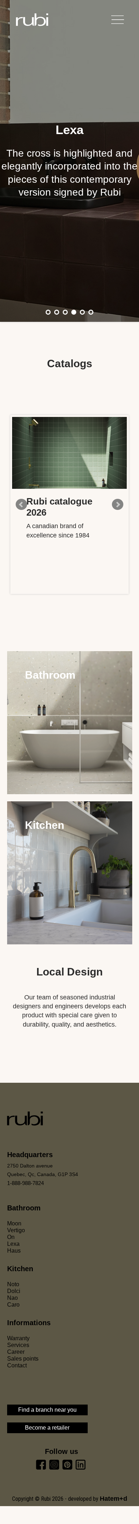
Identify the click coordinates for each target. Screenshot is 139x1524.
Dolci (13, 1291)
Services (18, 1345)
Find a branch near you (47, 1410)
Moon (14, 1223)
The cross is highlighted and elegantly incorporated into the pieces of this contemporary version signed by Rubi (69, 173)
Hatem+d (113, 1498)
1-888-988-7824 (25, 1183)
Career (16, 1352)
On (11, 1237)
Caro (13, 1305)
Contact (17, 1365)
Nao (12, 1298)
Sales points (22, 1359)
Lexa (69, 130)
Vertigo (16, 1230)
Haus (14, 1251)
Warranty (18, 1338)
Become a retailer (47, 1428)
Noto (13, 1284)
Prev (21, 504)
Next (117, 504)
